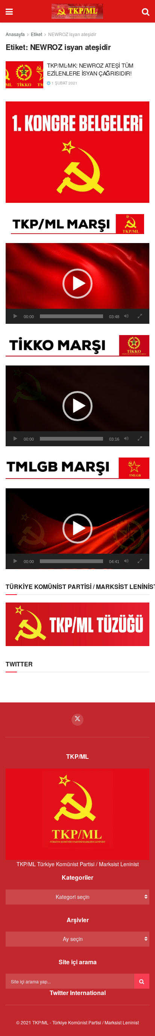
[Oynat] (15, 316)
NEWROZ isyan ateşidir (72, 34)
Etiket (36, 34)
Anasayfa (15, 34)
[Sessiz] (126, 316)
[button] (77, 284)
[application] (77, 283)
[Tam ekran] (139, 316)
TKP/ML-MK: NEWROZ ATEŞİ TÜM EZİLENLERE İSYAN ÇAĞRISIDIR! (90, 69)
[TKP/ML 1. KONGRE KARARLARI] (77, 151)
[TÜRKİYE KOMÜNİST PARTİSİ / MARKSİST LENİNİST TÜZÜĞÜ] (77, 623)
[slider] (71, 316)
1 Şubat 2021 (64, 83)
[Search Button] (141, 981)
